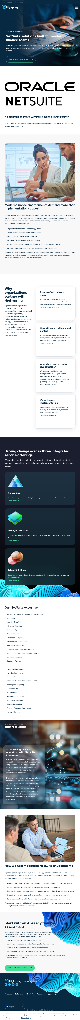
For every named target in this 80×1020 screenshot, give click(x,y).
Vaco (21, 2)
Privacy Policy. (26, 1018)
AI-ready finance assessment (23, 932)
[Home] (10, 7)
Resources (41, 994)
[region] (40, 1015)
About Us (29, 994)
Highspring (9, 2)
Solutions (8, 994)
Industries (19, 994)
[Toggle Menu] (76, 7)
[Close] (76, 1014)
